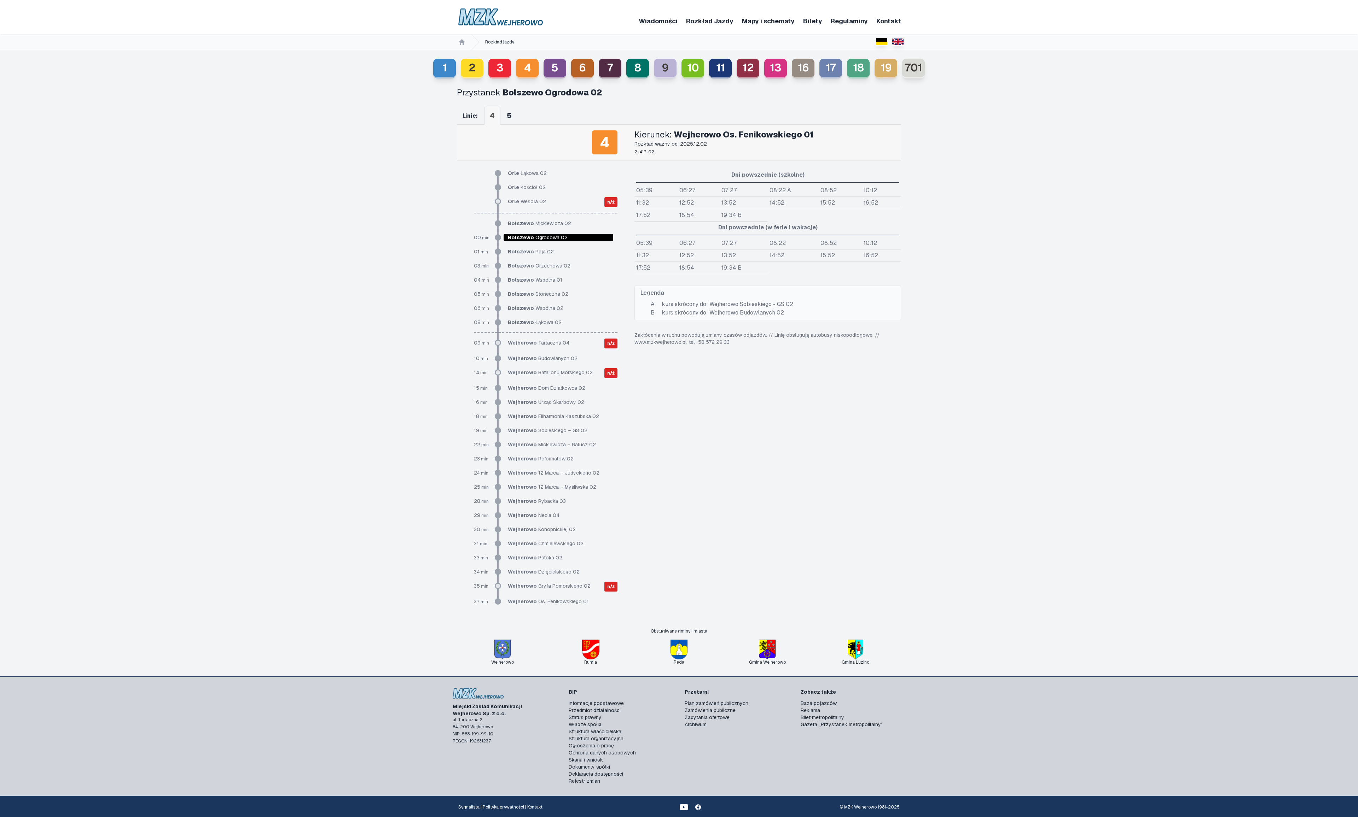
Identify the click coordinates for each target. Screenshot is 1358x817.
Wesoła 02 (527, 201)
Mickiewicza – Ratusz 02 (552, 444)
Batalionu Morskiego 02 (550, 372)
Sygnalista (469, 807)
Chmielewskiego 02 (546, 543)
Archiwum (696, 724)
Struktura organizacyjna (596, 738)
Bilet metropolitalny (822, 717)
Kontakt (888, 21)
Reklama (810, 710)
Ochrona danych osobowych (602, 753)
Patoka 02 (535, 557)
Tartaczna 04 (538, 343)
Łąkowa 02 (527, 173)
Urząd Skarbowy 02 (546, 402)
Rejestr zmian (584, 781)
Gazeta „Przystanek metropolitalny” (842, 724)
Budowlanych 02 (543, 358)
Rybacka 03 (537, 501)
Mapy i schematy (768, 21)
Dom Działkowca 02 (546, 388)
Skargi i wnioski (586, 760)
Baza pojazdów (819, 703)
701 (913, 68)
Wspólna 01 (535, 280)
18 (858, 68)
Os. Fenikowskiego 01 (548, 601)
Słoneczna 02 (538, 294)
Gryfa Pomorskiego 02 (549, 586)
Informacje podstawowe (596, 703)
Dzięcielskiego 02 (544, 572)
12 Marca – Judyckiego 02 (553, 473)
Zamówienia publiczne (710, 710)
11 (720, 68)
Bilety (812, 21)
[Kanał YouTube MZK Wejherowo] (684, 807)
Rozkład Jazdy (709, 21)
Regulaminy (849, 21)
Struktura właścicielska (595, 731)
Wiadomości (658, 21)
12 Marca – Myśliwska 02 (552, 487)
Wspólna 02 (535, 308)
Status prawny (585, 717)
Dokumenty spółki (589, 767)
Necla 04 (533, 515)
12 (748, 68)
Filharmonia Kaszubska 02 (553, 416)
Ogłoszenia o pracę (591, 745)
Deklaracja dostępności (596, 774)
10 (693, 68)
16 (803, 68)
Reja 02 (531, 251)
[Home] (461, 42)
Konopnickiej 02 (542, 529)
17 (831, 68)
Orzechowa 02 (539, 266)
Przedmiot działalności (595, 710)
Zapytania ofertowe (707, 717)
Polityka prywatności (503, 807)
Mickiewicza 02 (539, 223)
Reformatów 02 (541, 458)
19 (886, 68)
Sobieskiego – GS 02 (547, 430)
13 (775, 68)
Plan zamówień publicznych (716, 703)
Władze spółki (585, 724)
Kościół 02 (527, 187)
